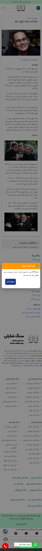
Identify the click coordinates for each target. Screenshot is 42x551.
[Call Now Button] (5, 546)
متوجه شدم (10, 282)
